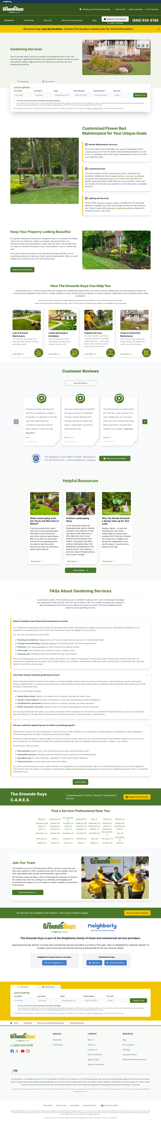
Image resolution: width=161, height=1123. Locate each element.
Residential (24, 81)
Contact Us (92, 1050)
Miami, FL (94, 819)
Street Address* (99, 91)
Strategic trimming (48, 643)
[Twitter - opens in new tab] (17, 1051)
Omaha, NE (94, 838)
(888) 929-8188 (23, 1045)
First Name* (18, 91)
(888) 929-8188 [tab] (145, 20)
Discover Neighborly (52, 963)
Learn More (17, 354)
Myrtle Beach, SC (94, 826)
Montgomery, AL (94, 823)
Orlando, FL (94, 843)
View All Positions (26, 892)
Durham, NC (55, 843)
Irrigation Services (93, 333)
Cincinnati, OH (55, 823)
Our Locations (128, 1045)
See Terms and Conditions (137, 913)
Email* (56, 91)
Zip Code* (117, 91)
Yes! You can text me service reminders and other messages (39, 1006)
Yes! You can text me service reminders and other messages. (38, 101)
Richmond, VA (107, 829)
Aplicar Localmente (96, 1064)
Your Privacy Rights (111, 1105)
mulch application (39, 647)
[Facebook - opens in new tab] (12, 1051)
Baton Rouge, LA (41, 833)
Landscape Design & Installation (58, 334)
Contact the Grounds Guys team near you (82, 769)
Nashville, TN (94, 829)
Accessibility (74, 1105)
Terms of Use (48, 1105)
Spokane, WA (119, 823)
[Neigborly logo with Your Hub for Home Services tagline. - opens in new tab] (102, 927)
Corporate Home (130, 1054)
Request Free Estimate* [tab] (116, 19)
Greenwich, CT (68, 838)
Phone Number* (79, 91)
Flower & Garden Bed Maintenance (130, 334)
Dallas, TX (55, 838)
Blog (124, 1040)
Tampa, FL (119, 829)
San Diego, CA (107, 843)
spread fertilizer (91, 152)
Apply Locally (93, 1059)
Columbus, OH (55, 833)
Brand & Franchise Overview (134, 1059)
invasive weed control (117, 173)
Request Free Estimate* (22, 270)
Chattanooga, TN (55, 819)
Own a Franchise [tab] (152, 9)
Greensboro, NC (68, 833)
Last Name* (38, 91)
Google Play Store (117, 963)
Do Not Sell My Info (89, 1105)
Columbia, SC (54, 829)
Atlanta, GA (42, 826)
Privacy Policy (58, 105)
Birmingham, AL (41, 838)
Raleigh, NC (107, 826)
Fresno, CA (68, 826)
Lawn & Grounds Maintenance (20, 334)
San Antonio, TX (107, 838)
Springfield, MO (119, 826)
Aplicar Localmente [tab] (136, 9)
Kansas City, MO (81, 823)
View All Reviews (81, 383)
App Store (96, 963)
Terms (49, 105)
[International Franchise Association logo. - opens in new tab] (14, 1071)
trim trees (120, 149)
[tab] (94, 9)
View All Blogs (79, 570)
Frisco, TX (68, 829)
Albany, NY (41, 819)
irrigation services (117, 176)
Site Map (126, 1050)
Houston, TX (68, 843)
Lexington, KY (81, 829)
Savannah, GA (120, 819)
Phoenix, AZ (107, 819)
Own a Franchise (95, 1054)
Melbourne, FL (81, 838)
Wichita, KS (120, 843)
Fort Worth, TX (68, 823)
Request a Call (140, 95)
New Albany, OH (94, 833)
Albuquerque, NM (42, 823)
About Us (91, 1045)
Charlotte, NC (41, 843)
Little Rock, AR (81, 833)
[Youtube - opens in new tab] (22, 1051)
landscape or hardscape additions (120, 208)
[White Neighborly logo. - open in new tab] (7, 2)
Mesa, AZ (81, 843)
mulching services (105, 178)
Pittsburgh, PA (107, 823)
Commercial (49, 81)
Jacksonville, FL (81, 819)
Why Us (91, 1040)
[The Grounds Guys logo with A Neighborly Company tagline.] (14, 9)
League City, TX (81, 826)
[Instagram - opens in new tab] (28, 1051)
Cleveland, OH (55, 826)
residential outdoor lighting (108, 203)
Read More (30, 433)
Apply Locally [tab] (120, 9)
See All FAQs (80, 782)
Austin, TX (41, 829)
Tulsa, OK (120, 833)
